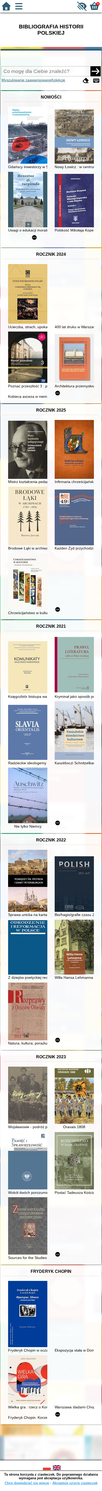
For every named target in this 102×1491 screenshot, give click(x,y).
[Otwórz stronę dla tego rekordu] (29, 136)
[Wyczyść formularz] (86, 80)
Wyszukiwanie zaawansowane (26, 80)
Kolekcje (58, 80)
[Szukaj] (95, 71)
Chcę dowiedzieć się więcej (27, 1483)
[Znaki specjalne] (96, 80)
